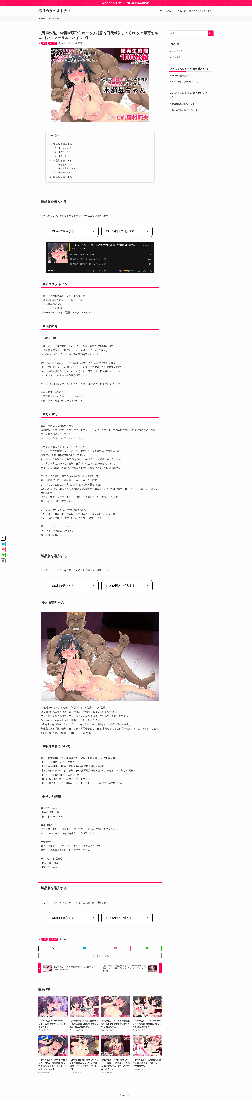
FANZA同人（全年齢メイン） (185, 81)
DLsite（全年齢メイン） (183, 75)
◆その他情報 (64, 172)
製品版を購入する (62, 144)
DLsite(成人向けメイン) (183, 104)
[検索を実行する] (211, 33)
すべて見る (177, 51)
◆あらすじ (63, 156)
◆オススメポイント (67, 148)
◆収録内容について (67, 168)
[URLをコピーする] (3, 560)
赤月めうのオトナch (54, 11)
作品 (44, 43)
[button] (53, 948)
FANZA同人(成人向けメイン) (185, 110)
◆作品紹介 (63, 152)
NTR (64, 43)
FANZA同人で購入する (120, 231)
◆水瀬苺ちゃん (65, 164)
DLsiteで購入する (63, 231)
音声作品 (52, 43)
